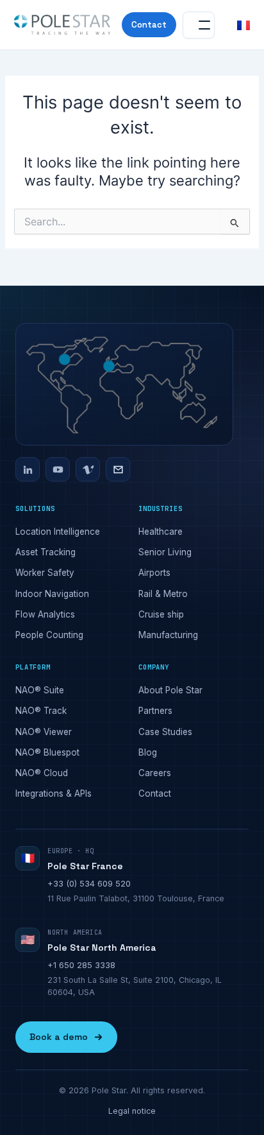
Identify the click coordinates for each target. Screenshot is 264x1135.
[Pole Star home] (62, 25)
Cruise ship (161, 614)
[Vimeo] (88, 469)
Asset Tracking (45, 552)
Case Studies (165, 732)
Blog (147, 752)
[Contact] (118, 469)
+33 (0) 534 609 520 (89, 883)
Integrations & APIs (53, 793)
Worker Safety (44, 573)
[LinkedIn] (27, 469)
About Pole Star (170, 690)
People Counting (49, 635)
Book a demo (58, 1037)
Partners (155, 711)
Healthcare (160, 531)
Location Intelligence (57, 531)
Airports (154, 573)
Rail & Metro (163, 594)
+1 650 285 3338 (81, 965)
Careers (154, 773)
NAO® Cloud (41, 773)
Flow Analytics (45, 614)
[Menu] (199, 25)
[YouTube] (57, 469)
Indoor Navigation (52, 594)
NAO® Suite (39, 690)
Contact (149, 24)
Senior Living (165, 552)
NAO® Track (41, 711)
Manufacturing (168, 635)
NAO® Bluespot (47, 752)
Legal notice (132, 1111)
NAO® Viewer (43, 732)
